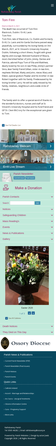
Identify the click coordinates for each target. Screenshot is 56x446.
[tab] (27, 197)
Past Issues (30, 178)
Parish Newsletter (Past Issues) (17, 366)
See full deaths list (13, 125)
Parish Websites (22, 435)
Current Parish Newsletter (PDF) (17, 361)
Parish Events (10, 377)
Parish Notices (10, 371)
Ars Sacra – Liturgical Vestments (17, 399)
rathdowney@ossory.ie (35, 430)
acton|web (44, 435)
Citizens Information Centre (16, 404)
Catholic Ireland (11, 388)
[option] (27, 277)
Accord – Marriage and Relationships (19, 393)
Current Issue (19, 178)
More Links (9, 415)
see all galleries (14, 318)
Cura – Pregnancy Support (15, 409)
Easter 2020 (27, 307)
